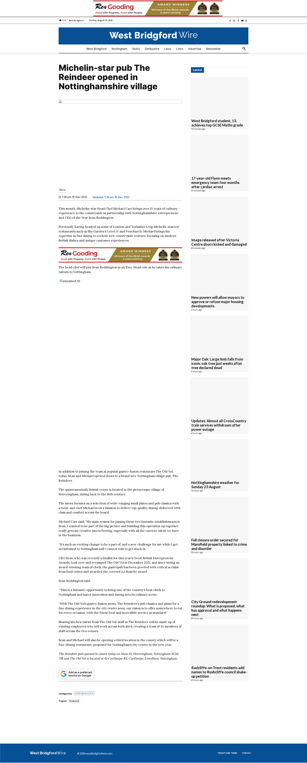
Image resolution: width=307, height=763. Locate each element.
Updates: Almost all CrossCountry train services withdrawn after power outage (218, 425)
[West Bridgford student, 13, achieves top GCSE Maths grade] (219, 96)
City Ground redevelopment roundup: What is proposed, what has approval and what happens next (218, 608)
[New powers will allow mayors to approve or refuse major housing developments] (219, 272)
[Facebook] (238, 21)
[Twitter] (246, 21)
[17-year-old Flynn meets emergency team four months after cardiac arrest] (219, 153)
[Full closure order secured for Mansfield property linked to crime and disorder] (219, 515)
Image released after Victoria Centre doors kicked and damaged (219, 242)
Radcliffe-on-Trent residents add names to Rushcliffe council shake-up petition (219, 672)
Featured (74, 701)
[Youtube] (242, 21)
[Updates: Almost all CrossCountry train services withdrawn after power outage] (219, 396)
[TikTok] (230, 21)
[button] (244, 48)
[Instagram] (234, 21)
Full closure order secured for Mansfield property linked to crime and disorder (219, 544)
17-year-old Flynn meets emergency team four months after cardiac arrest (215, 182)
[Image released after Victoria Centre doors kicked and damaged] (219, 215)
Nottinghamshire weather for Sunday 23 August (215, 484)
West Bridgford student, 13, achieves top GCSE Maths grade (217, 123)
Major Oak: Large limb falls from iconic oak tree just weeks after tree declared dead (217, 363)
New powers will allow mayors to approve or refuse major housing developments (217, 301)
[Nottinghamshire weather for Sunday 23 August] (219, 457)
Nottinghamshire (84, 693)
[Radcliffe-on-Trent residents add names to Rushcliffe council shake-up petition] (219, 643)
